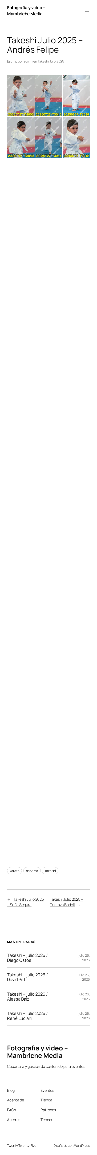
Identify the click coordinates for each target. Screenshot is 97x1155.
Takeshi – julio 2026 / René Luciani (27, 1016)
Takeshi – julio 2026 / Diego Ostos (27, 957)
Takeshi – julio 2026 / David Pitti (27, 977)
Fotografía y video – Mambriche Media (26, 10)
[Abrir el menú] (87, 11)
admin (28, 61)
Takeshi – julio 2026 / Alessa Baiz (27, 996)
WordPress (82, 1145)
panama (32, 870)
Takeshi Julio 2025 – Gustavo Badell (66, 902)
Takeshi (50, 870)
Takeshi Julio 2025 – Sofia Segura (25, 902)
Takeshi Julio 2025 (51, 61)
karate (14, 870)
